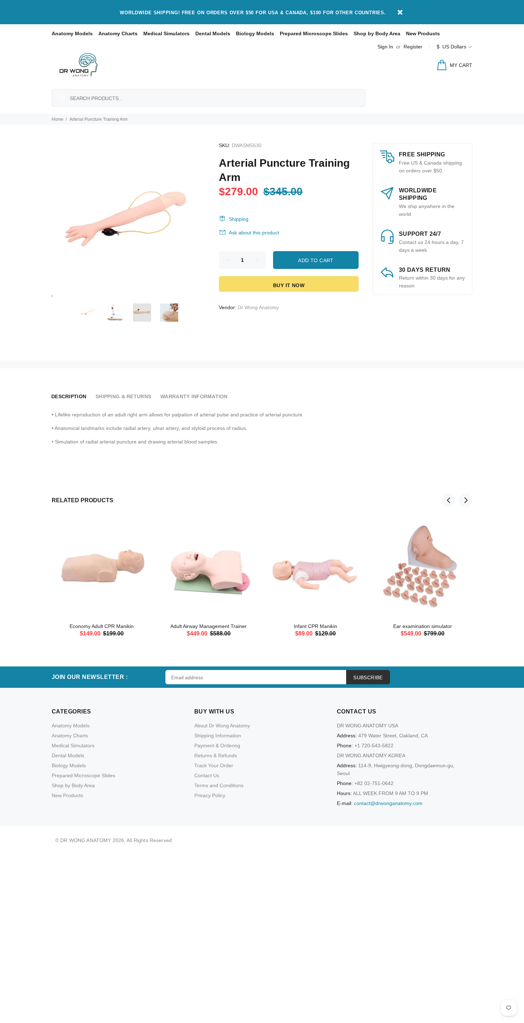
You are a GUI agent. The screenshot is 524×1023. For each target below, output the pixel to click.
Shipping (238, 219)
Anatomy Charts (118, 33)
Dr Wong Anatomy (258, 307)
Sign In (385, 47)
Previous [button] (449, 500)
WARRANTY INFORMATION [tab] (194, 396)
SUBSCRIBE (368, 677)
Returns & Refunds (215, 755)
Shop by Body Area (377, 33)
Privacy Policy (209, 795)
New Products (423, 33)
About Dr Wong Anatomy (222, 725)
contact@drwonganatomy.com (388, 803)
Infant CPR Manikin (315, 626)
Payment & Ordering (217, 745)
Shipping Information (217, 735)
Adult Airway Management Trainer (208, 626)
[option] (92, 312)
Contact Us (206, 775)
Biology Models (255, 33)
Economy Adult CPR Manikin (102, 626)
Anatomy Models (72, 33)
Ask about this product (254, 232)
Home (57, 119)
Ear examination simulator (422, 626)
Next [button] (465, 500)
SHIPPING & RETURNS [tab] (123, 396)
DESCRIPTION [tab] (68, 396)
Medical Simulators (166, 33)
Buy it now (288, 285)
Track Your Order (213, 765)
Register (413, 47)
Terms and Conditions (218, 785)
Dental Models (212, 33)
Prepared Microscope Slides (314, 33)
